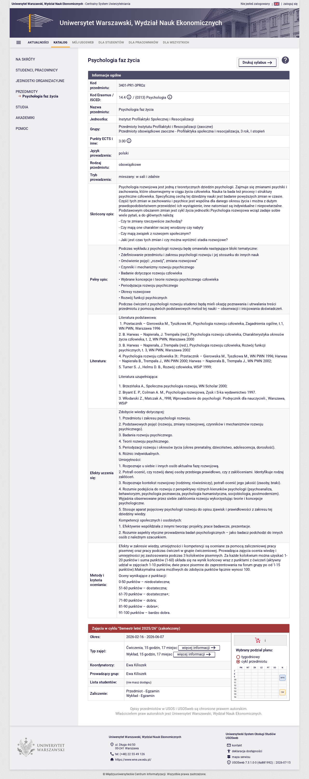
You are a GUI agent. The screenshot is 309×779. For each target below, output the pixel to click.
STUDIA (22, 107)
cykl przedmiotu (253, 661)
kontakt (237, 745)
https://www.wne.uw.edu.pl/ (133, 759)
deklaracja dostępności (247, 751)
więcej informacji (196, 648)
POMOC (22, 128)
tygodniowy (250, 657)
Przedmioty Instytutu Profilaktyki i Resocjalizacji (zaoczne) (166, 127)
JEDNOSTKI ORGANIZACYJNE (40, 81)
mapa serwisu (241, 757)
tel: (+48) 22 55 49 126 (130, 754)
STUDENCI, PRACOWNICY (37, 70)
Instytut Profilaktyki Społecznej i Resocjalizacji (156, 119)
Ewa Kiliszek (136, 665)
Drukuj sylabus (254, 62)
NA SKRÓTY (25, 59)
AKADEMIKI (25, 118)
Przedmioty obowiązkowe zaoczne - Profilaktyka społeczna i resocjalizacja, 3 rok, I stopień (192, 131)
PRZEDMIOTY (27, 92)
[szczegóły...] (265, 640)
